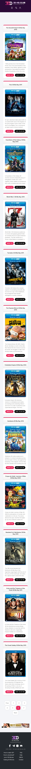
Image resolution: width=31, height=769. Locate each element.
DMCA (21, 757)
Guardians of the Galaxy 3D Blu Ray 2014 (15, 140)
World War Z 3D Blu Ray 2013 (16, 197)
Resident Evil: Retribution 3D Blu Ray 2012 (15, 533)
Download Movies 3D (19, 3)
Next (15, 713)
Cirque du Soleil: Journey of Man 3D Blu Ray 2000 (15, 477)
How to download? (9, 755)
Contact (21, 759)
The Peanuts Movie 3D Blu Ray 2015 (15, 309)
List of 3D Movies (9, 757)
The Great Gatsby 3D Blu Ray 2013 (15, 645)
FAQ (21, 752)
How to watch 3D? (9, 752)
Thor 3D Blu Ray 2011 (15, 85)
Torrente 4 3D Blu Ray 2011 (15, 253)
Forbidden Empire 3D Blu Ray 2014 (15, 365)
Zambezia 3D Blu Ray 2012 (15, 421)
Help (21, 755)
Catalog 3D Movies (8, 759)
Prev (7, 703)
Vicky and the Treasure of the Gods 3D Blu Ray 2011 (15, 589)
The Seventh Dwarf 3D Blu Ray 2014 (15, 28)
